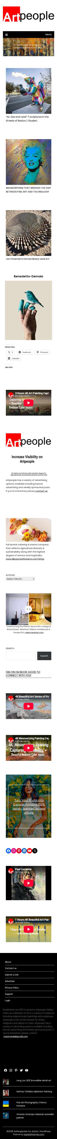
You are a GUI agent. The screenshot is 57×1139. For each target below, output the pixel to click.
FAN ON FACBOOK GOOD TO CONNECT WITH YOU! (23, 673)
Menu (48, 34)
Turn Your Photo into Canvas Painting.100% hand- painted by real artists (29, 806)
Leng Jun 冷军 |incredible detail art (34, 1080)
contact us (41, 491)
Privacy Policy (12, 987)
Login (7, 1000)
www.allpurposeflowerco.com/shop (25, 558)
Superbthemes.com (34, 1134)
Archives (10, 574)
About (8, 961)
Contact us (11, 968)
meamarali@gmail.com (16, 1036)
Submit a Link (11, 974)
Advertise (9, 981)
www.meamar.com (34, 632)
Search (10, 648)
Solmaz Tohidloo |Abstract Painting (34, 1091)
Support (9, 994)
